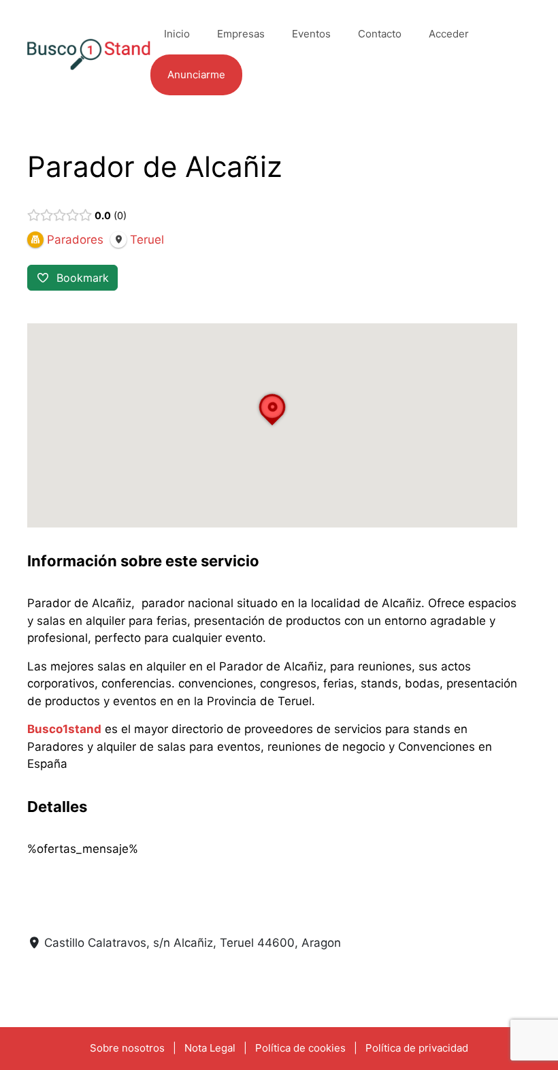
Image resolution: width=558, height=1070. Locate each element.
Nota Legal (209, 1047)
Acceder (449, 33)
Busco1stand (64, 729)
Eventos (311, 33)
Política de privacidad (416, 1047)
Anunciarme (196, 74)
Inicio (177, 33)
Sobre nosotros (127, 1047)
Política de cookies (300, 1047)
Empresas (241, 33)
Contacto (379, 33)
